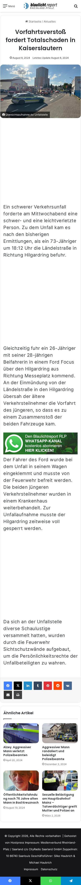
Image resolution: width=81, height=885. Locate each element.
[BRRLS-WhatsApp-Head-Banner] (40, 452)
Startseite (34, 21)
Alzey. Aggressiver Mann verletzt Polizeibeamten (17, 751)
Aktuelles (50, 21)
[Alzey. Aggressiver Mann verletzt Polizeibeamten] (21, 733)
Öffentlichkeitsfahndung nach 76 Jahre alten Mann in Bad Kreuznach (21, 799)
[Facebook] (8, 686)
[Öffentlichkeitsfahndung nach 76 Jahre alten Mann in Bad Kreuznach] (21, 780)
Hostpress (17, 842)
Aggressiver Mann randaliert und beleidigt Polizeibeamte (56, 753)
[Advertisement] (40, 162)
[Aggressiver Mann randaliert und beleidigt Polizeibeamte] (60, 733)
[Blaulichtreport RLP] (40, 6)
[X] (18, 686)
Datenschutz (49, 869)
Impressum (31, 869)
